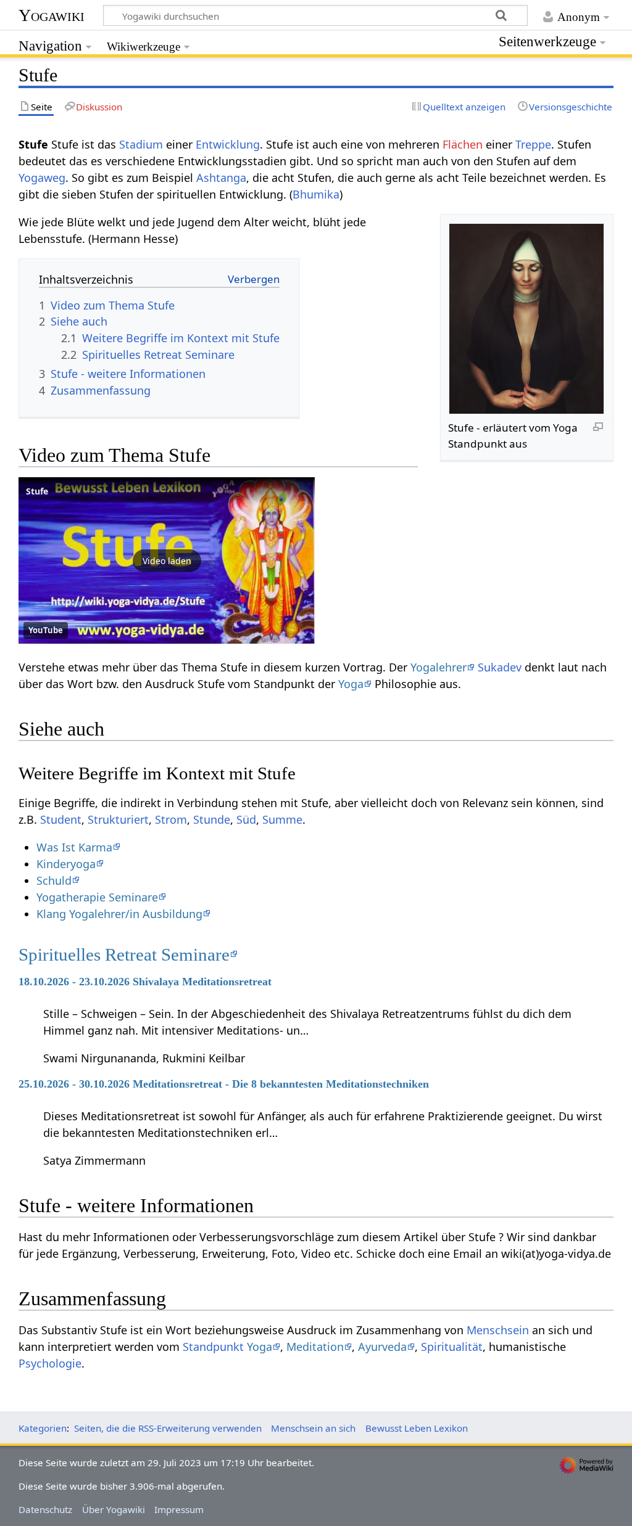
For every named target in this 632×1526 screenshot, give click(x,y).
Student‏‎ (60, 819)
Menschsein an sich (313, 1428)
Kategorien (43, 1428)
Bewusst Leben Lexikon (416, 1428)
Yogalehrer (438, 667)
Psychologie (50, 1363)
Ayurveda (382, 1346)
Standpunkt (213, 1346)
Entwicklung (228, 144)
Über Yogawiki (113, 1509)
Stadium (141, 144)
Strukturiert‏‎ (118, 819)
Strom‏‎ (171, 819)
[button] (167, 560)
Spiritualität (452, 1346)
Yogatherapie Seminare (97, 897)
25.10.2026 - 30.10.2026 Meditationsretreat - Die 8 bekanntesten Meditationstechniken (224, 1084)
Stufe (37, 491)
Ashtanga (221, 177)
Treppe (533, 144)
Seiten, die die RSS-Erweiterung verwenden (168, 1428)
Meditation (315, 1346)
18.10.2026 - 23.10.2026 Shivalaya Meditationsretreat (145, 981)
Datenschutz (45, 1509)
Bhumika (316, 194)
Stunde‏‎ (211, 819)
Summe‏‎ (282, 819)
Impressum (179, 1509)
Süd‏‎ (246, 819)
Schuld (54, 880)
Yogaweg (42, 177)
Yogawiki (52, 15)
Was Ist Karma (74, 847)
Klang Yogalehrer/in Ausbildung (119, 913)
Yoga (351, 683)
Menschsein (498, 1330)
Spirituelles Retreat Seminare (124, 954)
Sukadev (500, 667)
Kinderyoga (66, 863)
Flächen (463, 144)
